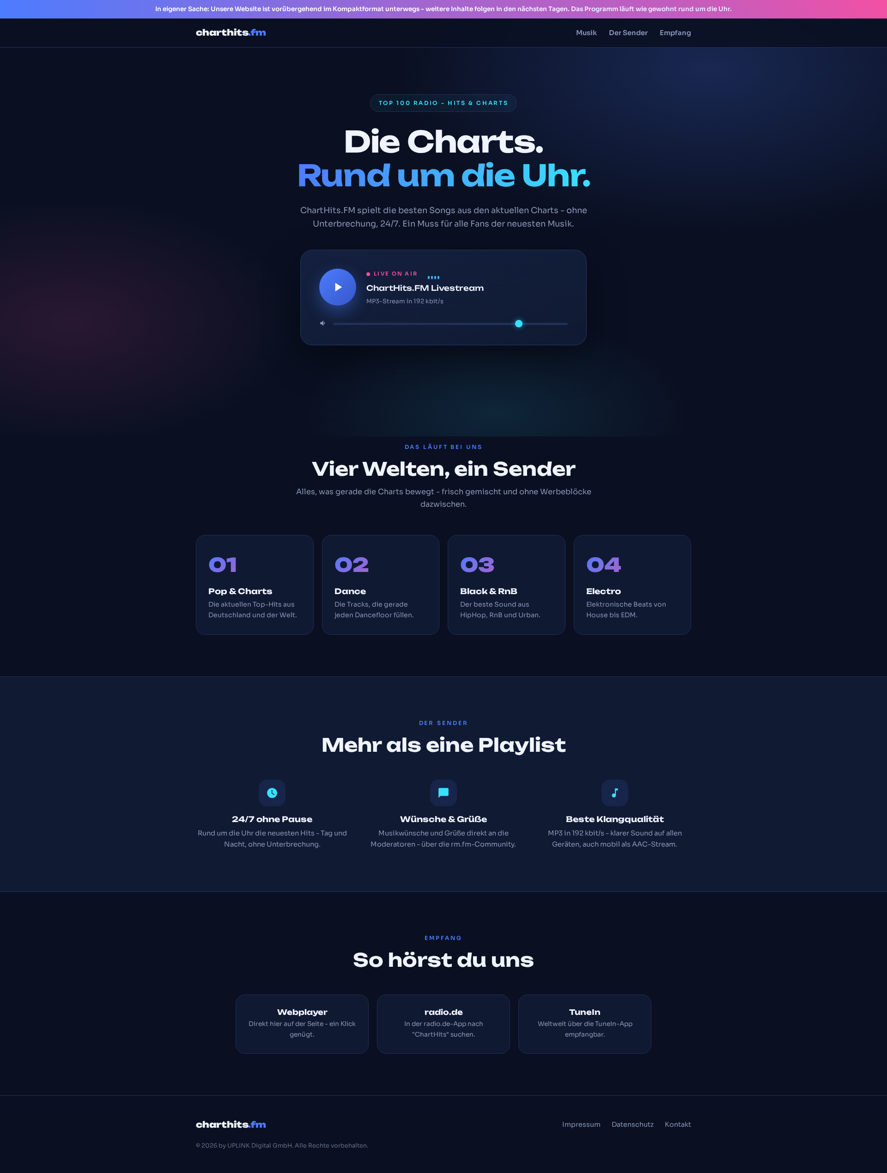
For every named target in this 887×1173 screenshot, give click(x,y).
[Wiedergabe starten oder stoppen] (337, 287)
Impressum (581, 1124)
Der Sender (628, 33)
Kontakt (678, 1124)
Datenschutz (633, 1124)
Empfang (675, 33)
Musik (586, 33)
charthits (231, 32)
